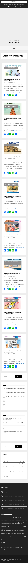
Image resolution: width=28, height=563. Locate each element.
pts (6, 533)
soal (24, 536)
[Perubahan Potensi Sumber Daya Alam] (12, 148)
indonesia (12, 523)
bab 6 (25, 518)
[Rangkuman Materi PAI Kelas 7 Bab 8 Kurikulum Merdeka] (12, 303)
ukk (1, 539)
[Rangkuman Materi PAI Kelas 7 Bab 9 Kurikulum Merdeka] (12, 226)
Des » (7, 476)
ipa (16, 523)
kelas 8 (3, 526)
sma (17, 537)
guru (9, 523)
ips (17, 523)
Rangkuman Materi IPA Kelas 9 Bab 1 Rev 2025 (15, 400)
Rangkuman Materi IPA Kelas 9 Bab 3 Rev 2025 (14, 4)
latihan (24, 526)
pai (15, 530)
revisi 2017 (7, 537)
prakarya (3, 533)
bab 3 (15, 518)
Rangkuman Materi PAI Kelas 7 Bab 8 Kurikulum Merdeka (12, 313)
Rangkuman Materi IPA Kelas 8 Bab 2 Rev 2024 (15, 405)
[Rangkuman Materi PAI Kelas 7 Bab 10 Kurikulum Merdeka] (12, 187)
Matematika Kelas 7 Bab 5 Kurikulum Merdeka (12, 119)
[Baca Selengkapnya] (18, 92)
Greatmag (15, 557)
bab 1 (9, 518)
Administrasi (3, 559)
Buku (7, 559)
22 (6, 471)
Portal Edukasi (14, 42)
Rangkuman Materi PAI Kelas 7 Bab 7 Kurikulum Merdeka (12, 351)
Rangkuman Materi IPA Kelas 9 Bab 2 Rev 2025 (15, 396)
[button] (8, 6)
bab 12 (14, 520)
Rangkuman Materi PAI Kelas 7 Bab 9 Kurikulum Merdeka (12, 235)
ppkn (22, 530)
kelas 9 (9, 527)
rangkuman (11, 533)
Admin (5, 82)
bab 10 (11, 520)
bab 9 (8, 520)
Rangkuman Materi (12, 559)
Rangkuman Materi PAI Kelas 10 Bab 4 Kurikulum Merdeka (12, 80)
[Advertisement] (14, 25)
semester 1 (14, 537)
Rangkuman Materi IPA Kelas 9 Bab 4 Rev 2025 (15, 388)
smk (19, 537)
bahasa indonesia (19, 520)
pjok (20, 530)
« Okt (4, 476)
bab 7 (2, 520)
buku (7, 523)
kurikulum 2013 (18, 527)
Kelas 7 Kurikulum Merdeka (10, 106)
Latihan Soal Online (5, 560)
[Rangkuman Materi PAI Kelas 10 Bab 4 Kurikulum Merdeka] (12, 70)
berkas (5, 523)
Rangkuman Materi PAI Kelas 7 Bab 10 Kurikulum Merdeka (12, 197)
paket (18, 530)
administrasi (5, 517)
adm (2, 518)
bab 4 (18, 518)
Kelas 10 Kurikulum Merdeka (11, 67)
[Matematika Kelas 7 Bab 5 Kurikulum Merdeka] (12, 109)
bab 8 (5, 520)
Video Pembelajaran (21, 559)
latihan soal (5, 530)
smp (21, 537)
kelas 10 (13, 527)
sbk (11, 537)
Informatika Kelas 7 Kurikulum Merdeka (11, 263)
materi (11, 530)
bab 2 (12, 518)
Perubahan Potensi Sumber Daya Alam (12, 156)
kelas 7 (21, 523)
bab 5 (21, 518)
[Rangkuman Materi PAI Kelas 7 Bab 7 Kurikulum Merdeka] (12, 342)
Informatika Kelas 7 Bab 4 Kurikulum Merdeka (12, 274)
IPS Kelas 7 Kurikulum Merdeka (11, 145)
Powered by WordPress (5, 557)
